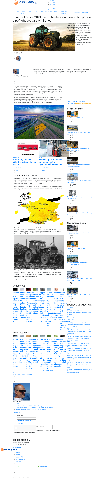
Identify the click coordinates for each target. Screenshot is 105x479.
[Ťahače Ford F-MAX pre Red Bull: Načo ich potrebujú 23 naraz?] (72, 290)
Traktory (49, 11)
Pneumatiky (44, 11)
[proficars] (26, 2)
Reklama (18, 454)
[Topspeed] (22, 466)
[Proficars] (42, 466)
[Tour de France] (40, 121)
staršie (71, 307)
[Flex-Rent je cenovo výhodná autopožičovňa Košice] (28, 148)
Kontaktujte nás (17, 447)
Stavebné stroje (23, 12)
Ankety (56, 11)
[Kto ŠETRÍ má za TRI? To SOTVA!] (72, 113)
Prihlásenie (56, 9)
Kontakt (18, 452)
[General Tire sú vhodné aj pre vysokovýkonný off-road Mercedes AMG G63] (72, 192)
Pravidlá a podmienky (21, 456)
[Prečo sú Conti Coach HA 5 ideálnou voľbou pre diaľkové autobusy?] (72, 160)
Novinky (17, 11)
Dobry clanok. (71, 319)
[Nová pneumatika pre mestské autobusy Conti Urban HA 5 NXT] (72, 144)
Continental (29, 279)
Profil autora (16, 412)
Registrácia (50, 9)
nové (68, 307)
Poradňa (30, 11)
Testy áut (36, 11)
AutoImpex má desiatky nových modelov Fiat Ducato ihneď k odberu (34, 407)
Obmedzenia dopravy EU (64, 12)
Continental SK (21, 279)
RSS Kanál (18, 461)
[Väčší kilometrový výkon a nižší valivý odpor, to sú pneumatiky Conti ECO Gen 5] (72, 208)
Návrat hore (16, 373)
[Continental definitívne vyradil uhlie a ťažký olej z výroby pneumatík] (72, 128)
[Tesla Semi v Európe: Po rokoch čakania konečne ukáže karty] (72, 228)
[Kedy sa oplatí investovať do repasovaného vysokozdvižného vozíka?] (54, 148)
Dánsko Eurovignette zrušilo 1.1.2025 (77, 345)
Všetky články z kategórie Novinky (22, 374)
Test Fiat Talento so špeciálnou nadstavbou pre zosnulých (31, 409)
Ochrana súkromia (21, 457)
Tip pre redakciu (20, 459)
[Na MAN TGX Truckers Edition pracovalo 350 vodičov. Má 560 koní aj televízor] (72, 274)
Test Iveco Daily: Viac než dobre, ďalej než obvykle (29, 406)
